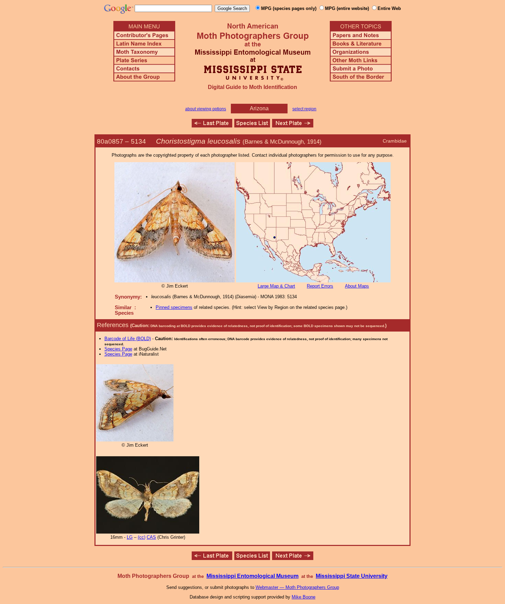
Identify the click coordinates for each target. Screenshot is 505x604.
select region (304, 109)
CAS (151, 537)
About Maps (357, 286)
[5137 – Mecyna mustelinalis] (292, 125)
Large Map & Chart (276, 286)
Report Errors (320, 286)
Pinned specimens (174, 307)
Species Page (118, 348)
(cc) (141, 537)
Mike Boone (303, 597)
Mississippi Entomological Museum (252, 576)
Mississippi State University (352, 576)
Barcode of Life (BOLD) (127, 338)
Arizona (259, 108)
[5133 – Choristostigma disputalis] (212, 125)
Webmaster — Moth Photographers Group (297, 587)
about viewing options (205, 109)
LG (130, 537)
